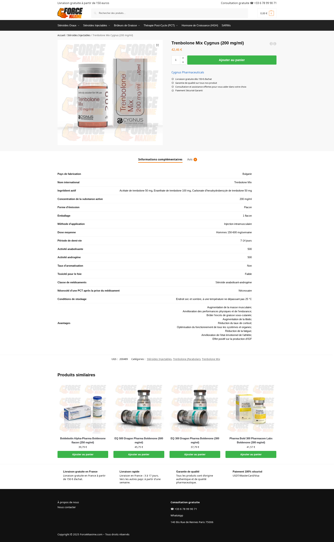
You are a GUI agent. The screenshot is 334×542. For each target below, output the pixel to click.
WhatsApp (177, 515)
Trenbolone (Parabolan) (186, 359)
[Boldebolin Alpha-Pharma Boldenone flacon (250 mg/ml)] (83, 408)
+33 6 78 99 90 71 (265, 3)
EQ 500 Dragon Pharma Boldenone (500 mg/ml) (138, 440)
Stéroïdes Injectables (78, 35)
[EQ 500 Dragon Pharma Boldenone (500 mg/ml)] (138, 408)
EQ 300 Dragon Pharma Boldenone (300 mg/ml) (195, 440)
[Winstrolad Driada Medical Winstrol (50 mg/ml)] (274, 43)
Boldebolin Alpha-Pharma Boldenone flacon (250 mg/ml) (83, 440)
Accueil (61, 35)
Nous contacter (67, 507)
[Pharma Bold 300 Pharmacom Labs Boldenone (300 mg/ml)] (250, 408)
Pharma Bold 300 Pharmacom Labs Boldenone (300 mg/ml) (251, 440)
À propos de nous (68, 502)
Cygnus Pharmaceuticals (187, 72)
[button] (267, 13)
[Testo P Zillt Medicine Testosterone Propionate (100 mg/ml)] (271, 43)
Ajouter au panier (232, 60)
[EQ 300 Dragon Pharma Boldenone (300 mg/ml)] (195, 408)
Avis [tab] (191, 159)
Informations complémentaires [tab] (160, 159)
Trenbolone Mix (211, 359)
